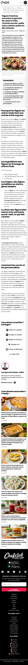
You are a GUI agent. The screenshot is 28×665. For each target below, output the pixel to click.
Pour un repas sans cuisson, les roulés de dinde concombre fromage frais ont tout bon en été (13, 493)
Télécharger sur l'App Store (14, 562)
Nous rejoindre (14, 633)
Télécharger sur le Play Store (14, 566)
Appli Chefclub (14, 625)
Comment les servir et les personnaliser (11, 102)
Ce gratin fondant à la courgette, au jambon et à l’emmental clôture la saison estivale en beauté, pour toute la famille (13, 441)
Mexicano (15, 649)
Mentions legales (14, 629)
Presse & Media (14, 627)
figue (16, 119)
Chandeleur (14, 596)
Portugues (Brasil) (15, 653)
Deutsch (15, 642)
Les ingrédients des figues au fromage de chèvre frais (12, 88)
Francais (15, 639)
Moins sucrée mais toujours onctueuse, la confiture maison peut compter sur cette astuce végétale (13, 518)
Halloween (14, 602)
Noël (14, 604)
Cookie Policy (15, 661)
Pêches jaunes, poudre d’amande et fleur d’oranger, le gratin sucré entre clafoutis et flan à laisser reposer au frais (13, 415)
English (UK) (15, 643)
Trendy (18, 7)
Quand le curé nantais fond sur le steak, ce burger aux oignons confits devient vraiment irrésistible (13, 542)
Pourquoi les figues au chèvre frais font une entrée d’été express (13, 84)
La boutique (14, 619)
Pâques (14, 600)
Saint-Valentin (14, 598)
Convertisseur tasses (14, 610)
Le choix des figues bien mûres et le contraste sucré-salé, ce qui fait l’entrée (13, 97)
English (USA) (15, 646)
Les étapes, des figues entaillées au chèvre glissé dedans (13, 92)
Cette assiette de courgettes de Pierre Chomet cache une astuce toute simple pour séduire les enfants (12, 468)
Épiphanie (13, 594)
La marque (14, 617)
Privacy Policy (7, 661)
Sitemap (22, 661)
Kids (14, 606)
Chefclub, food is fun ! (9, 7)
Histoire (14, 623)
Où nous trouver (14, 621)
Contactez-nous (14, 631)
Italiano (15, 651)
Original (14, 608)
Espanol (15, 647)
